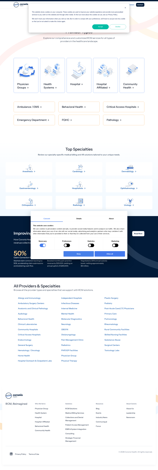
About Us (130, 408)
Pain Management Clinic (72, 340)
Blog (97, 408)
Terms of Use (34, 454)
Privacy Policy (20, 454)
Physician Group (68, 355)
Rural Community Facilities (116, 329)
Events (98, 413)
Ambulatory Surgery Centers (31, 303)
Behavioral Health (26, 319)
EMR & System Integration (75, 429)
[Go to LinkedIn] (11, 454)
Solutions (68, 404)
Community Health (42, 430)
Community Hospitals (28, 329)
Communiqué (101, 422)
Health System (41, 413)
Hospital (38, 417)
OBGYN (64, 329)
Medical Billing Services (74, 413)
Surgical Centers (112, 345)
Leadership (130, 413)
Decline (117, 27)
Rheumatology (111, 324)
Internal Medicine (69, 308)
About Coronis (131, 404)
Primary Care (110, 313)
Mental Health (67, 313)
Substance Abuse (112, 340)
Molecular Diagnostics (71, 319)
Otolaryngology (68, 334)
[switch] (67, 245)
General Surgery (25, 345)
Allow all (110, 254)
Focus (98, 426)
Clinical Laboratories (27, 324)
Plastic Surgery (111, 298)
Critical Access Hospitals (29, 334)
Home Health (24, 355)
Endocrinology (24, 340)
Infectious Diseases (70, 303)
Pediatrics (65, 345)
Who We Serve (40, 404)
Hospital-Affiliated (42, 422)
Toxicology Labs (111, 350)
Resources (99, 404)
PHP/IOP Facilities (69, 350)
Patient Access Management (77, 425)
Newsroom (130, 417)
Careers (131, 5)
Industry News (101, 417)
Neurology (66, 324)
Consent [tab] (47, 218)
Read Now (138, 233)
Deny (79, 254)
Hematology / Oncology (29, 350)
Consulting (69, 433)
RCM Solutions (71, 408)
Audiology (22, 313)
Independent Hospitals (71, 298)
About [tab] (111, 218)
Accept (100, 27)
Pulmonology (110, 319)
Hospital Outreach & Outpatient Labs (35, 361)
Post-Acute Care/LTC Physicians (119, 308)
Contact (140, 5)
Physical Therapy (69, 361)
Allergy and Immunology (29, 298)
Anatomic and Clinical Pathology (33, 308)
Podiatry (108, 303)
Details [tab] (79, 218)
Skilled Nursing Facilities (115, 334)
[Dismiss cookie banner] (125, 8)
